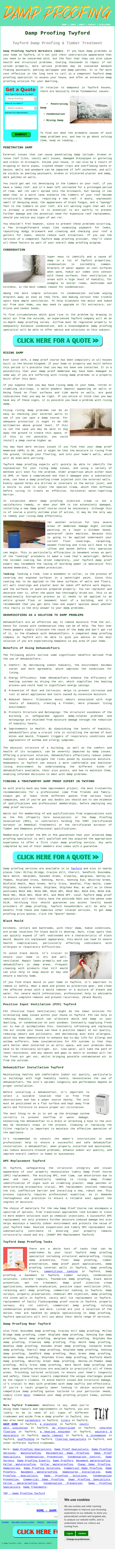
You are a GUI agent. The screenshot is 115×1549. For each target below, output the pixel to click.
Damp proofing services (29, 1368)
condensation (56, 264)
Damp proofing (13, 868)
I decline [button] (82, 1533)
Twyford (76, 868)
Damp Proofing (53, 1522)
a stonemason (96, 1435)
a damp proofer (53, 1416)
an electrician (63, 1428)
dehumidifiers (58, 677)
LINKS (72, 25)
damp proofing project (71, 1395)
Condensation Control (84, 1457)
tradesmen (10, 1416)
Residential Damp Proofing (67, 1453)
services (84, 910)
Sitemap (5, 1522)
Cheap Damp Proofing (94, 1464)
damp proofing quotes (38, 1391)
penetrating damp (67, 154)
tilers (65, 1420)
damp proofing (36, 906)
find (14, 1331)
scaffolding (25, 1439)
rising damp (67, 375)
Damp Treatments (34, 1487)
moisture (100, 694)
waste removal (52, 1435)
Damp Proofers (63, 1460)
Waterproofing (31, 1453)
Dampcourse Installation (81, 1472)
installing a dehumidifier (35, 1092)
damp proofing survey (33, 322)
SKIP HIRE (10, 1424)
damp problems (50, 136)
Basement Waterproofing (93, 1460)
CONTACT (92, 25)
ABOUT (82, 25)
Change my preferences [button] (77, 1539)
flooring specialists (70, 1439)
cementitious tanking (61, 1271)
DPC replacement (93, 1227)
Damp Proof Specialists (71, 1449)
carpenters (33, 1420)
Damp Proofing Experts (33, 1460)
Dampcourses (11, 1468)
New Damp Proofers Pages (23, 1522)
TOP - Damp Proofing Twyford (24, 1493)
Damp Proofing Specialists (32, 1449)
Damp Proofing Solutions (42, 1468)
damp (95, 751)
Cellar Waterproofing (19, 1464)
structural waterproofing (80, 1256)
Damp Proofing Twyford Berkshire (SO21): (34, 51)
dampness (73, 87)
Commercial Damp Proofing (83, 1468)
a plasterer (49, 1424)
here (27, 1395)
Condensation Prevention (44, 1457)
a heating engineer (55, 1431)
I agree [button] (69, 1533)
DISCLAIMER (104, 25)
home (16, 1409)
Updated (40, 1522)
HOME (64, 25)
